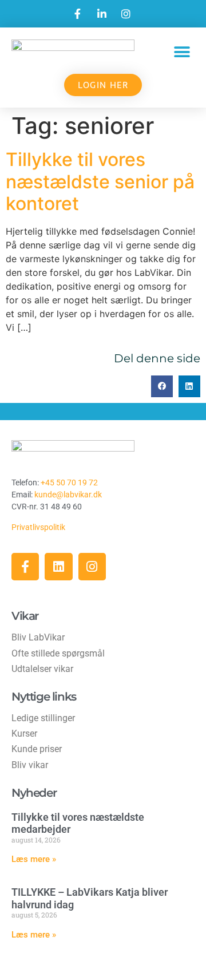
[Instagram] (92, 566)
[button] (182, 52)
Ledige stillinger (43, 718)
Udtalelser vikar (42, 668)
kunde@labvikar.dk (68, 494)
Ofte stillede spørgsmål (58, 653)
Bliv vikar (29, 765)
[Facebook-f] (25, 566)
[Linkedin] (58, 566)
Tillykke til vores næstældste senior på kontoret (100, 181)
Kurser (24, 733)
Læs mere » (33, 859)
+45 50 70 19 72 (69, 482)
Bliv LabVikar (38, 637)
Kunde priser (36, 749)
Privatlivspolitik (39, 527)
